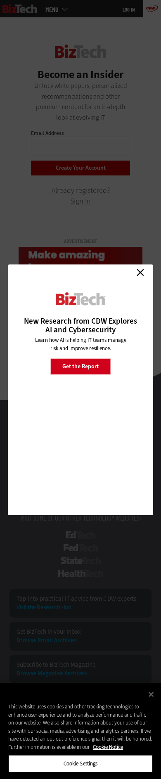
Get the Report (80, 366)
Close (140, 272)
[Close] (151, 694)
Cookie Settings (81, 763)
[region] (80, 731)
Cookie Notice (108, 747)
